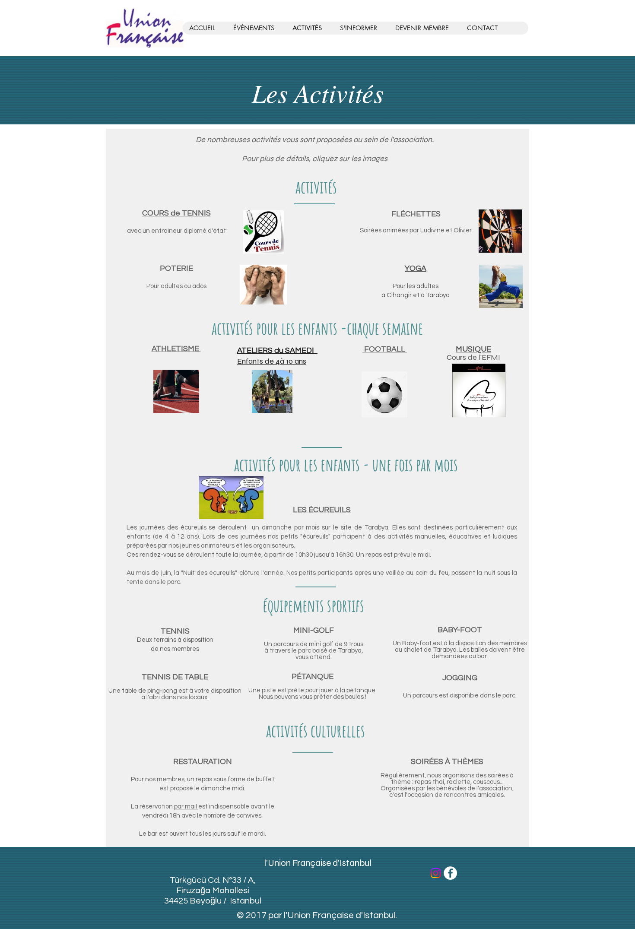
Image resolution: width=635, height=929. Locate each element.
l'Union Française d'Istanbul (317, 863)
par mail (186, 806)
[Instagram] (435, 873)
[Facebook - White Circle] (450, 873)
